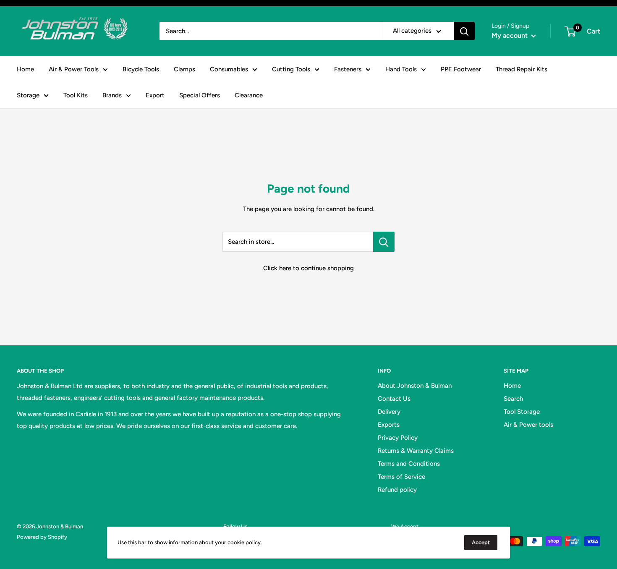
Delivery (389, 411)
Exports (389, 424)
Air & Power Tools (74, 69)
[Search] (464, 31)
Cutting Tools (291, 69)
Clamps (184, 69)
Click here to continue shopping (308, 268)
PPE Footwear (461, 69)
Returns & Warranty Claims (416, 450)
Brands (112, 95)
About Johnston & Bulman (415, 385)
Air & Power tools (528, 424)
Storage (28, 95)
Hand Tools (401, 69)
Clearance (249, 95)
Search (513, 398)
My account (510, 35)
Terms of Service (401, 476)
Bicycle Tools (141, 69)
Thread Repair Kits (521, 69)
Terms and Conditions (409, 463)
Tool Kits (75, 95)
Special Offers (199, 95)
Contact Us (394, 398)
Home (25, 69)
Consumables (229, 69)
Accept (481, 542)
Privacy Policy (398, 437)
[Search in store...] (384, 242)
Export (155, 95)
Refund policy (397, 489)
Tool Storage (522, 411)
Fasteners (347, 69)
